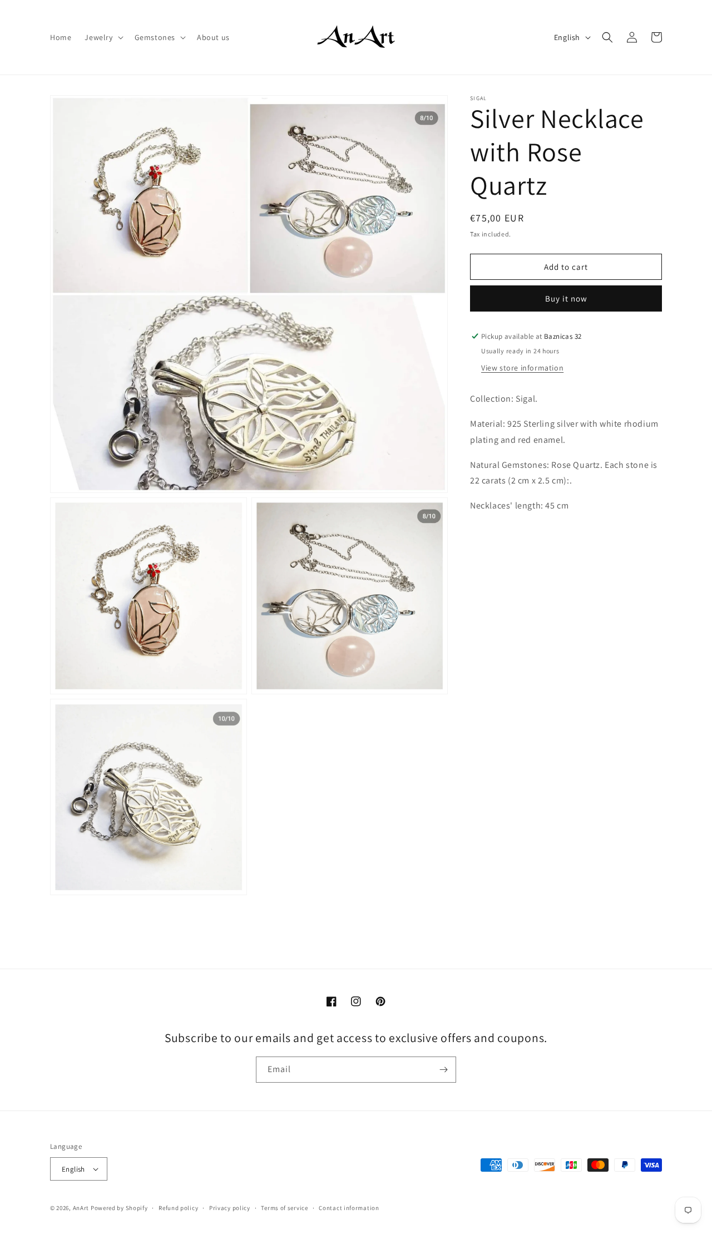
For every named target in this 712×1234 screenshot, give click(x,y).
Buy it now (566, 298)
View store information (522, 368)
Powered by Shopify (119, 1208)
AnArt (81, 1208)
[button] (102, 37)
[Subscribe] (443, 1070)
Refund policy (178, 1208)
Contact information (349, 1208)
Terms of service (284, 1208)
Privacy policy (229, 1208)
